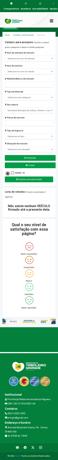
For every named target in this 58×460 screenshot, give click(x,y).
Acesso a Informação (23, 35)
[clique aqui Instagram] (41, 447)
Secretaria (12, 104)
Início (7, 35)
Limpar (31, 165)
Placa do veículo (15, 117)
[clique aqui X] (33, 447)
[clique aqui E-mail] (17, 447)
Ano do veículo (14, 66)
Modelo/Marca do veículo (20, 79)
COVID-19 (19, 173)
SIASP (17, 456)
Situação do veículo (16, 143)
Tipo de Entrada (14, 91)
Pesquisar (31, 158)
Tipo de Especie (14, 130)
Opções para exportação (30, 179)
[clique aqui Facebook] (25, 447)
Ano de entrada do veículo (20, 53)
